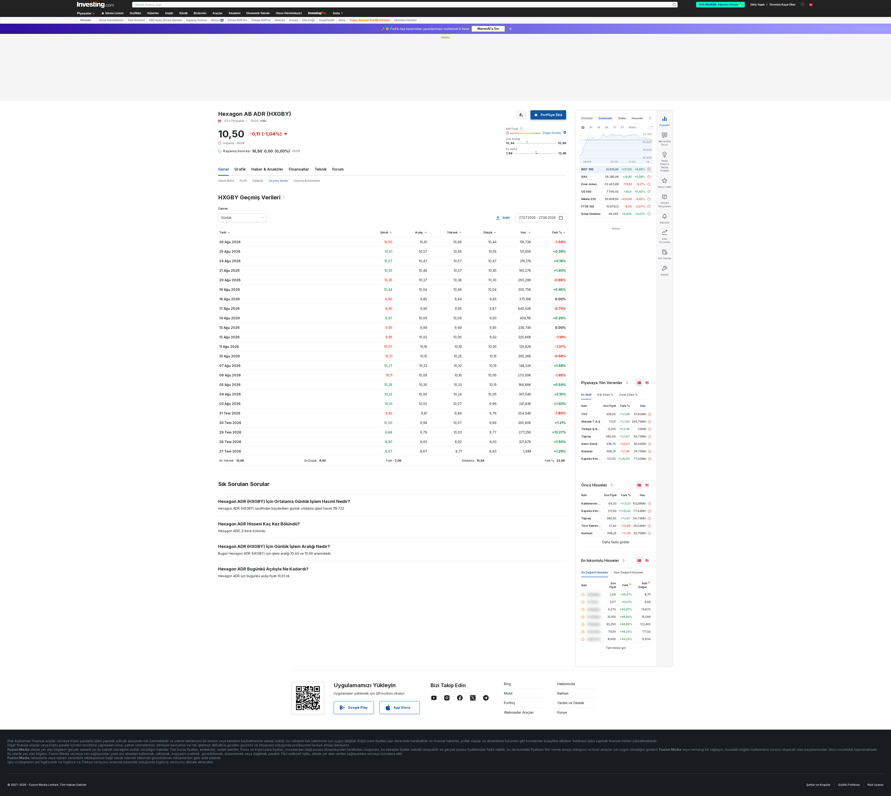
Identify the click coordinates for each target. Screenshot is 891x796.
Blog (507, 684)
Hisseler (85, 20)
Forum (338, 169)
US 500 (586, 191)
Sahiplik (257, 180)
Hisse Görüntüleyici (289, 13)
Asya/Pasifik (326, 20)
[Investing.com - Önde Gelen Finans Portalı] (95, 4)
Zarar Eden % (628, 394)
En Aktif (586, 394)
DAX (584, 176)
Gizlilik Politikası (849, 784)
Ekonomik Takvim (258, 13)
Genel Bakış (226, 180)
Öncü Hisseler (594, 485)
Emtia (622, 118)
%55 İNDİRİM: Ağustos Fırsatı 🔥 (720, 4)
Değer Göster (552, 133)
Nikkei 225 (588, 199)
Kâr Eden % (605, 394)
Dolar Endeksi (590, 214)
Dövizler (587, 118)
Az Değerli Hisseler (594, 572)
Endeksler (606, 118)
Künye (562, 712)
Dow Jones (589, 184)
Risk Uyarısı (875, 784)
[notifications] (802, 4)
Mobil (508, 693)
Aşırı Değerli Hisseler (628, 572)
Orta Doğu (308, 20)
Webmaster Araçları (519, 712)
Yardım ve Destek (570, 703)
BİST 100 (587, 169)
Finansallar (299, 169)
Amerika (280, 20)
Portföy (509, 703)
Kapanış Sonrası (196, 20)
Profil (243, 180)
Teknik (321, 169)
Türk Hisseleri (136, 20)
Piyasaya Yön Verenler (602, 382)
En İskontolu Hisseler (600, 560)
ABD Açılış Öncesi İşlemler (165, 20)
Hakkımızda (566, 684)
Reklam (562, 693)
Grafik (240, 169)
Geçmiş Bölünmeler (307, 180)
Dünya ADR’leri (237, 20)
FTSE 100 (587, 206)
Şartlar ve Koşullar (818, 784)
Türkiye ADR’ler (261, 20)
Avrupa (293, 20)
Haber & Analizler (267, 169)
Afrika (341, 20)
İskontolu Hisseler (405, 20)
